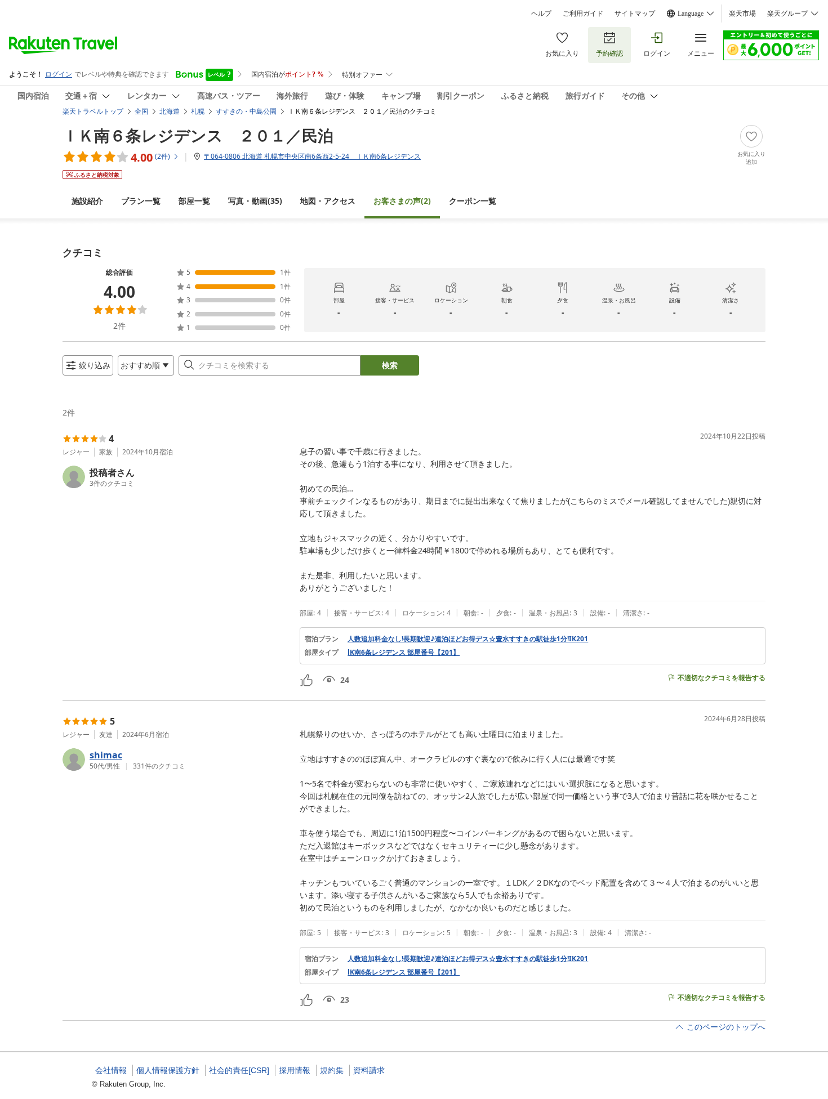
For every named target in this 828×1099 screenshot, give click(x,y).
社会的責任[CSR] (239, 1070)
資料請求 (369, 1070)
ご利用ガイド (583, 13)
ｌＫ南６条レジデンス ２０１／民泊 (198, 135)
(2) (402, 200)
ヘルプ (541, 13)
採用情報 (294, 1070)
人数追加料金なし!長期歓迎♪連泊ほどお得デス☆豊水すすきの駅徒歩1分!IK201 (468, 639)
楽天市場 (742, 13)
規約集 (332, 1070)
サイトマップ (635, 13)
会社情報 (111, 1070)
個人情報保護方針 (167, 1070)
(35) (255, 200)
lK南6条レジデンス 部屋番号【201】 (404, 652)
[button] (177, 477)
